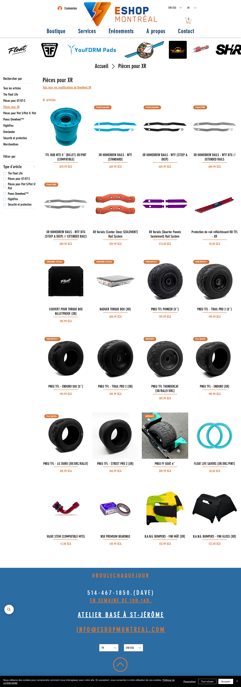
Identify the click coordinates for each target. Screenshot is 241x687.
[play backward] (4, 50)
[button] (175, 8)
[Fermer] (237, 681)
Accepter (225, 681)
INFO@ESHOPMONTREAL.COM (121, 629)
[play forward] (237, 50)
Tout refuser (207, 681)
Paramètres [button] (189, 681)
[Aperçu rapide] (66, 127)
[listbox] (175, 8)
